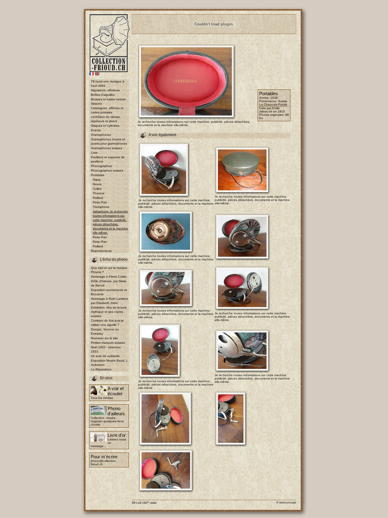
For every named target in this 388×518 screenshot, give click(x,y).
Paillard (98, 197)
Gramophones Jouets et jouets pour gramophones (109, 141)
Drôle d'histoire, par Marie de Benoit (108, 283)
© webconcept (286, 502)
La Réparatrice (101, 369)
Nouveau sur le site (104, 338)
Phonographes (101, 166)
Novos (97, 184)
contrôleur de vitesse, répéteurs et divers (106, 119)
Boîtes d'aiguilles (103, 94)
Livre (94, 152)
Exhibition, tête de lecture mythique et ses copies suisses (109, 312)
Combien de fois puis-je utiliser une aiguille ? (107, 322)
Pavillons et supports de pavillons (108, 159)
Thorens (98, 193)
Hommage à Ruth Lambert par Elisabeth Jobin (109, 301)
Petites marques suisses (108, 342)
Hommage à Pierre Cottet (108, 276)
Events (96, 130)
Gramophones (101, 134)
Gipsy (97, 179)
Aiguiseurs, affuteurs (105, 90)
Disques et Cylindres (105, 125)
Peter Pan (100, 202)
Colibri (97, 188)
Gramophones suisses (106, 148)
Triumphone (101, 207)
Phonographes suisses (107, 170)
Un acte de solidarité (105, 356)
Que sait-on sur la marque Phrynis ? (109, 270)
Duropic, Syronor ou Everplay (105, 331)
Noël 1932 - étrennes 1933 (106, 349)
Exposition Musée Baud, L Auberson (109, 362)
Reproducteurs (101, 250)
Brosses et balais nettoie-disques (108, 101)
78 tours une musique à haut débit (107, 83)
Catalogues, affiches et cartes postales (107, 110)
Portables (97, 175)
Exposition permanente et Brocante (109, 292)
